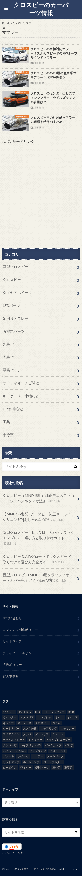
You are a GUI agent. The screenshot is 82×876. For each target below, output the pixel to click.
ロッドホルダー (52, 762)
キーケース (24, 723)
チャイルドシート (14, 739)
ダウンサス (42, 734)
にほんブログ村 (13, 853)
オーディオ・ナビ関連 (21, 383)
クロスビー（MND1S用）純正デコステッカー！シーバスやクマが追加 (38, 498)
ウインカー (10, 717)
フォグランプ (38, 750)
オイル (59, 717)
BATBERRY (24, 711)
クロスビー (12, 279)
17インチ (8, 711)
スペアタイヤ (11, 734)
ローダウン (10, 767)
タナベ (27, 734)
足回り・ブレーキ (17, 318)
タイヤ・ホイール (17, 292)
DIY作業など (13, 409)
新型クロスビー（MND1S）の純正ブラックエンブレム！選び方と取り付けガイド (38, 537)
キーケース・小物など (21, 396)
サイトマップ (12, 641)
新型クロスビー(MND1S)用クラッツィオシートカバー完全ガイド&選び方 (38, 577)
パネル (7, 750)
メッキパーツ (55, 756)
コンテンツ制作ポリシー (20, 630)
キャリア (72, 717)
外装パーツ (12, 344)
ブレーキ (8, 756)
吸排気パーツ (14, 331)
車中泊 (56, 767)
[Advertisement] (41, 196)
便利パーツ (42, 767)
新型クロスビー (15, 266)
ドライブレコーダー (58, 739)
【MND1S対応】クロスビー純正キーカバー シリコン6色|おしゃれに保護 (38, 517)
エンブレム (44, 717)
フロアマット (58, 750)
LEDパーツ (11, 305)
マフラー (37, 756)
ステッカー (67, 728)
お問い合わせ (12, 618)
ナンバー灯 (10, 745)
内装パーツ (12, 357)
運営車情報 (11, 676)
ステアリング (49, 728)
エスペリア (27, 717)
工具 (6, 422)
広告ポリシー (12, 664)
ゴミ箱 (56, 723)
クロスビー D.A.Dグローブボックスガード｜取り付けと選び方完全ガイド (39, 559)
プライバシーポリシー (19, 653)
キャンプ (8, 723)
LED (37, 711)
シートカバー (11, 728)
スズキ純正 (30, 728)
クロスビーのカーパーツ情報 (41, 8)
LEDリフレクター (54, 711)
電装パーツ (12, 370)
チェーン (57, 734)
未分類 (8, 434)
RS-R (71, 711)
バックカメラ (53, 745)
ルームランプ (31, 762)
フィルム (20, 750)
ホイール (23, 756)
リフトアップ (11, 762)
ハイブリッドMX (30, 745)
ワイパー (25, 767)
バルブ (69, 745)
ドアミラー (35, 739)
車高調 (68, 767)
